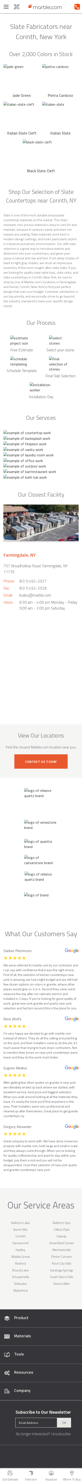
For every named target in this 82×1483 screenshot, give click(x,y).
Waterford (20, 1290)
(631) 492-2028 (33, 588)
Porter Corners (61, 1256)
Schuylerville (20, 1276)
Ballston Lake (20, 1222)
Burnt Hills (20, 1229)
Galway (61, 1236)
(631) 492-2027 (33, 581)
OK (64, 1422)
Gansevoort (20, 1242)
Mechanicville (61, 1249)
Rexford (20, 1263)
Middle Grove (20, 1256)
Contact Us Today (41, 761)
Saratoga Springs (61, 1270)
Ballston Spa (61, 1222)
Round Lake (20, 1270)
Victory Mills (61, 1283)
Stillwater (20, 1283)
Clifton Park (61, 1229)
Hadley (20, 1249)
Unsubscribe (61, 1434)
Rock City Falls (61, 1263)
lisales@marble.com (35, 595)
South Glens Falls (61, 1276)
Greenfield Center (61, 1242)
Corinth (20, 1236)
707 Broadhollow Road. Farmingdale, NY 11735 (35, 569)
